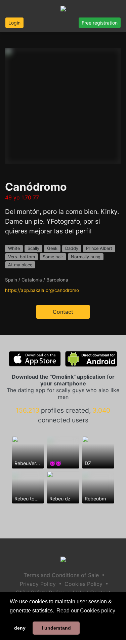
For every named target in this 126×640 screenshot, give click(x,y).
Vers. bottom (21, 256)
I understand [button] (56, 628)
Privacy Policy (38, 583)
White (14, 248)
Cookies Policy (83, 583)
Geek (52, 248)
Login (14, 23)
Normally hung (85, 256)
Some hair (53, 256)
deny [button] (20, 628)
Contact (63, 311)
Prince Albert (99, 248)
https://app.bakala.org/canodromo (42, 290)
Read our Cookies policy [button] (85, 610)
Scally (33, 248)
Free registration (100, 23)
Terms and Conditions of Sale (61, 575)
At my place (20, 264)
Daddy (71, 248)
